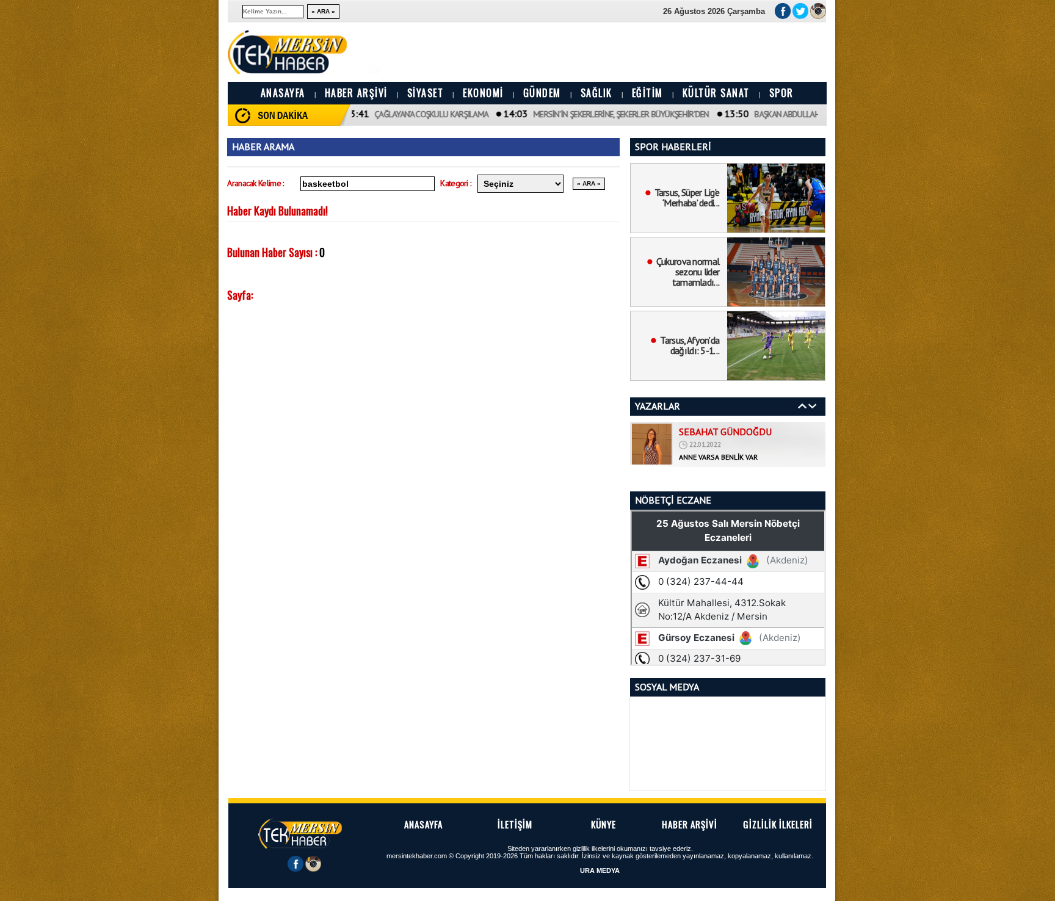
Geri (802, 405)
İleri (812, 405)
